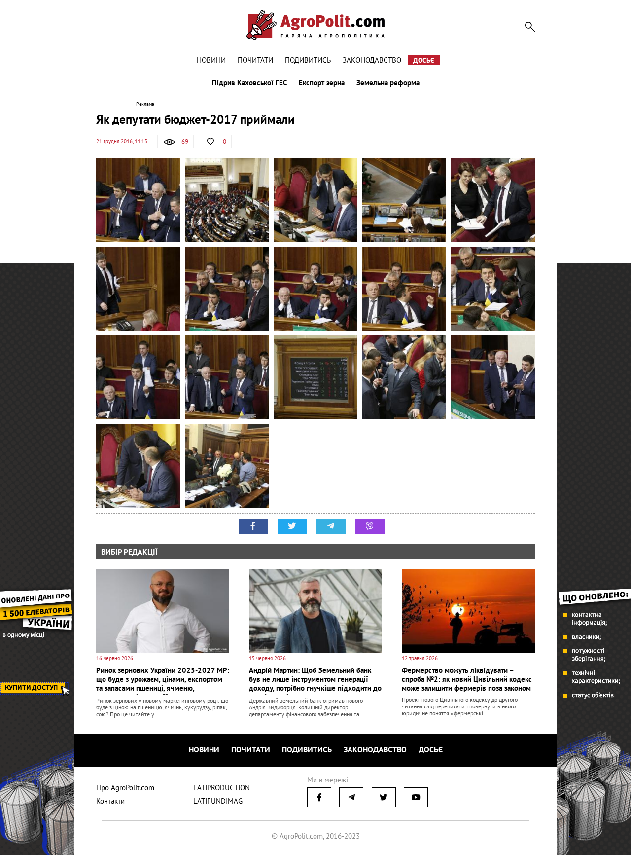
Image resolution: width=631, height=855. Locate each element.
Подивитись (308, 60)
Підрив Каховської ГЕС (249, 82)
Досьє (423, 60)
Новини (211, 60)
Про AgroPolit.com (125, 787)
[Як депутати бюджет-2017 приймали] (138, 200)
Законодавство (372, 60)
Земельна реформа (388, 82)
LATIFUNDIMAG (218, 801)
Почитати (255, 60)
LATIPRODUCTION (221, 787)
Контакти (110, 801)
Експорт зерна (322, 82)
